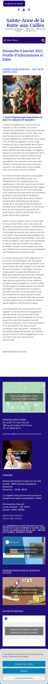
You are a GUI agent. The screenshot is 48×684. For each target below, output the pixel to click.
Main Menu (12, 40)
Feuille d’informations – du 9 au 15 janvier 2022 (23, 70)
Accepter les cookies (24, 664)
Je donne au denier (14, 3)
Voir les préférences (24, 678)
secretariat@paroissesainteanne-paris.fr (22, 433)
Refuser (24, 671)
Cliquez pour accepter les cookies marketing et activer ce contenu (24, 397)
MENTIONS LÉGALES (13, 515)
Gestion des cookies (12, 518)
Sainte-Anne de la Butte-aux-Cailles (25, 23)
